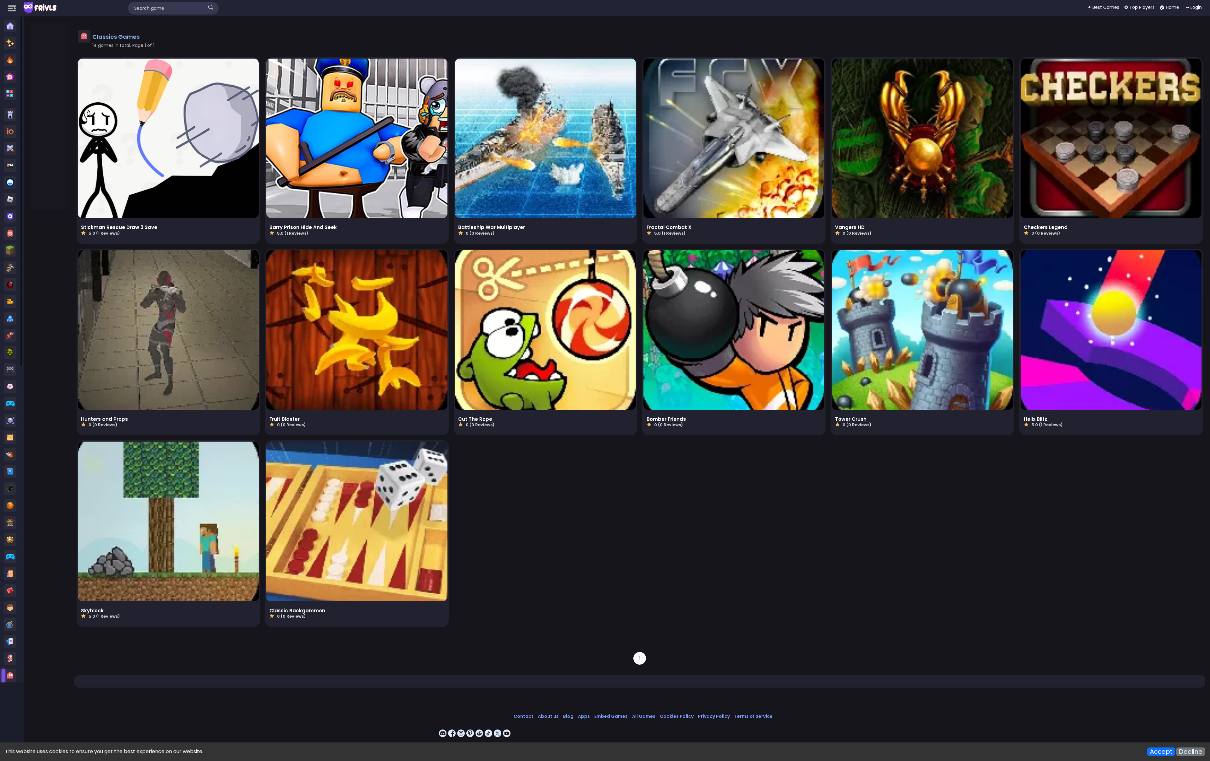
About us (548, 716)
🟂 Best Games (1103, 7)
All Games (643, 716)
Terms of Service (753, 716)
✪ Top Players (1139, 7)
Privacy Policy (714, 716)
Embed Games (611, 716)
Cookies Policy (677, 716)
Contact (523, 716)
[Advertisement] (48, 116)
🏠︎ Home (1169, 7)
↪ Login (1193, 7)
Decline (1190, 751)
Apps (584, 716)
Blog (568, 716)
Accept (1161, 751)
